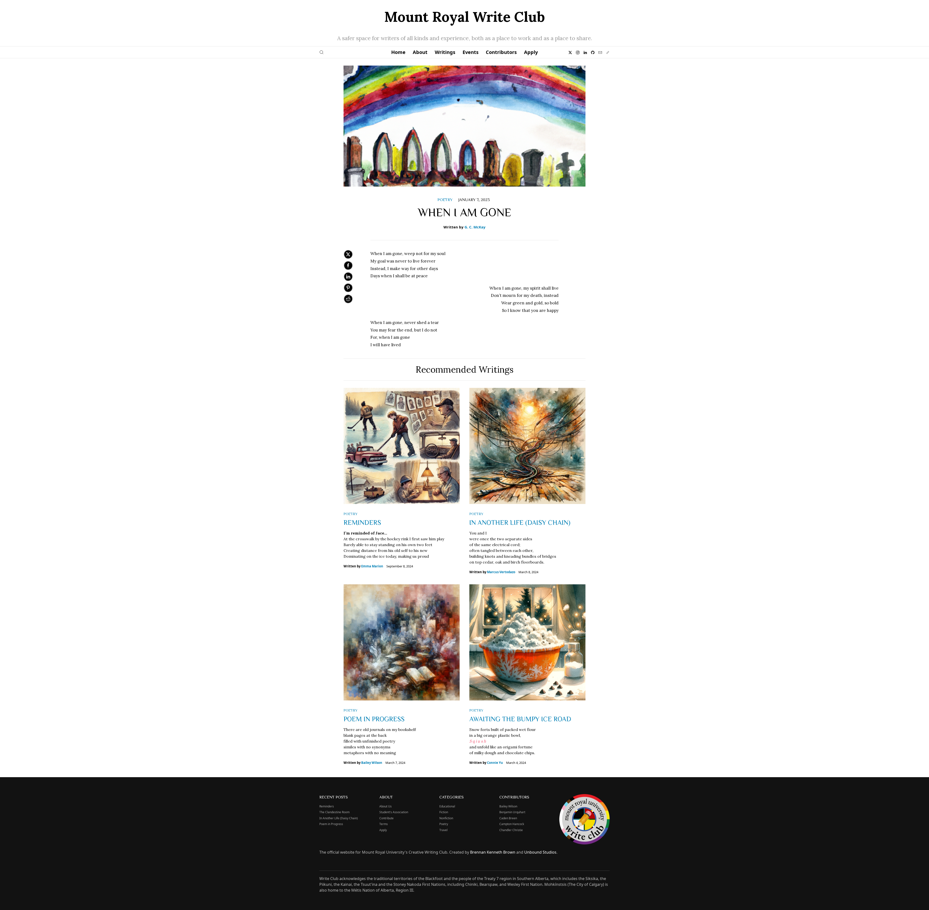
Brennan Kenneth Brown (492, 852)
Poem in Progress (374, 718)
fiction (443, 812)
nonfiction (446, 818)
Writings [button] (445, 52)
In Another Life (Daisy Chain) (519, 522)
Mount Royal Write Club (464, 17)
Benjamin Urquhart (512, 812)
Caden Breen (508, 818)
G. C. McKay (475, 227)
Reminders (362, 522)
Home (398, 52)
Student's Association (393, 812)
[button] (321, 52)
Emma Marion (372, 566)
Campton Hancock (511, 824)
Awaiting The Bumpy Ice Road (520, 718)
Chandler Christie (511, 830)
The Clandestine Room (334, 812)
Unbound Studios (540, 852)
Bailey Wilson (371, 762)
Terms (383, 824)
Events (471, 52)
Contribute (386, 818)
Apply (531, 52)
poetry (445, 199)
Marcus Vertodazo (501, 572)
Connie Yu (495, 762)
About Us (385, 806)
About (420, 52)
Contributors (501, 52)
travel (443, 830)
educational (447, 806)
